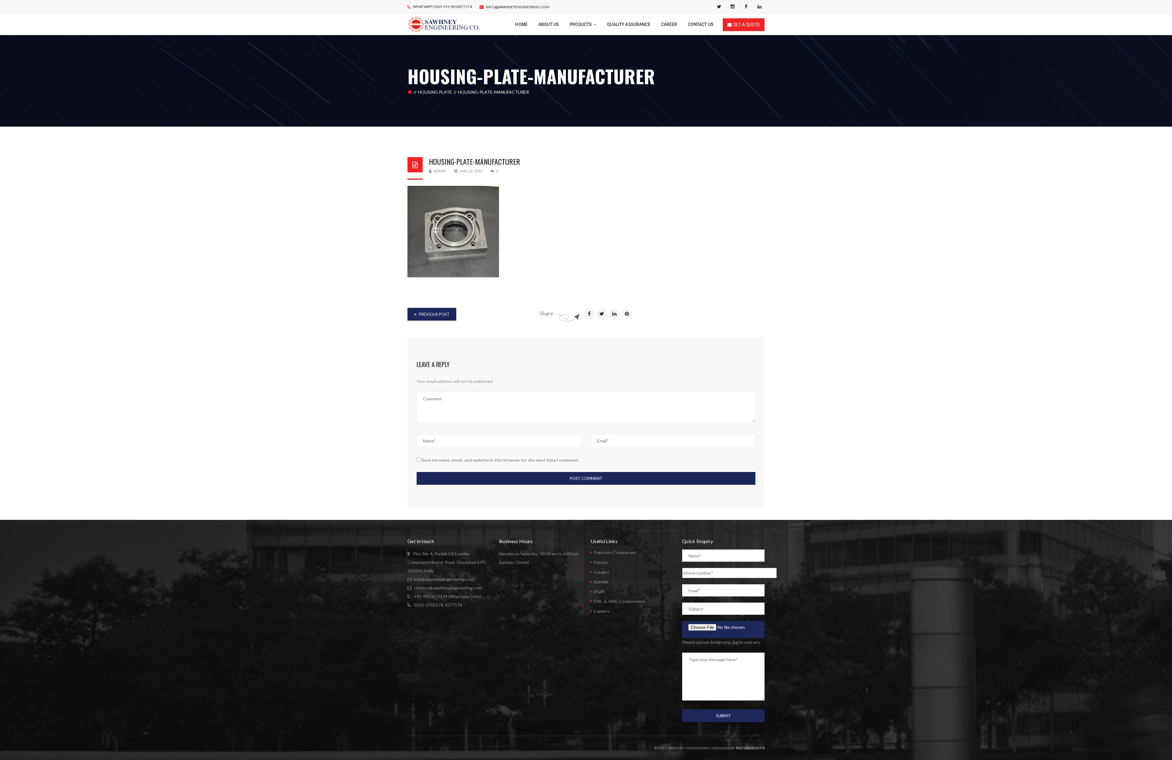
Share (546, 313)
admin (439, 171)
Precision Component (615, 552)
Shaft (599, 591)
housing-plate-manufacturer (474, 161)
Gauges (601, 572)
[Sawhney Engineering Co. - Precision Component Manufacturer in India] (443, 24)
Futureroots (750, 748)
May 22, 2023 (471, 171)
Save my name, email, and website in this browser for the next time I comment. (500, 460)
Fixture (601, 562)
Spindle (601, 581)
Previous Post (434, 314)
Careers (602, 611)
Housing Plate (435, 92)
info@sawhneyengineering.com (517, 7)
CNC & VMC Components (619, 601)
